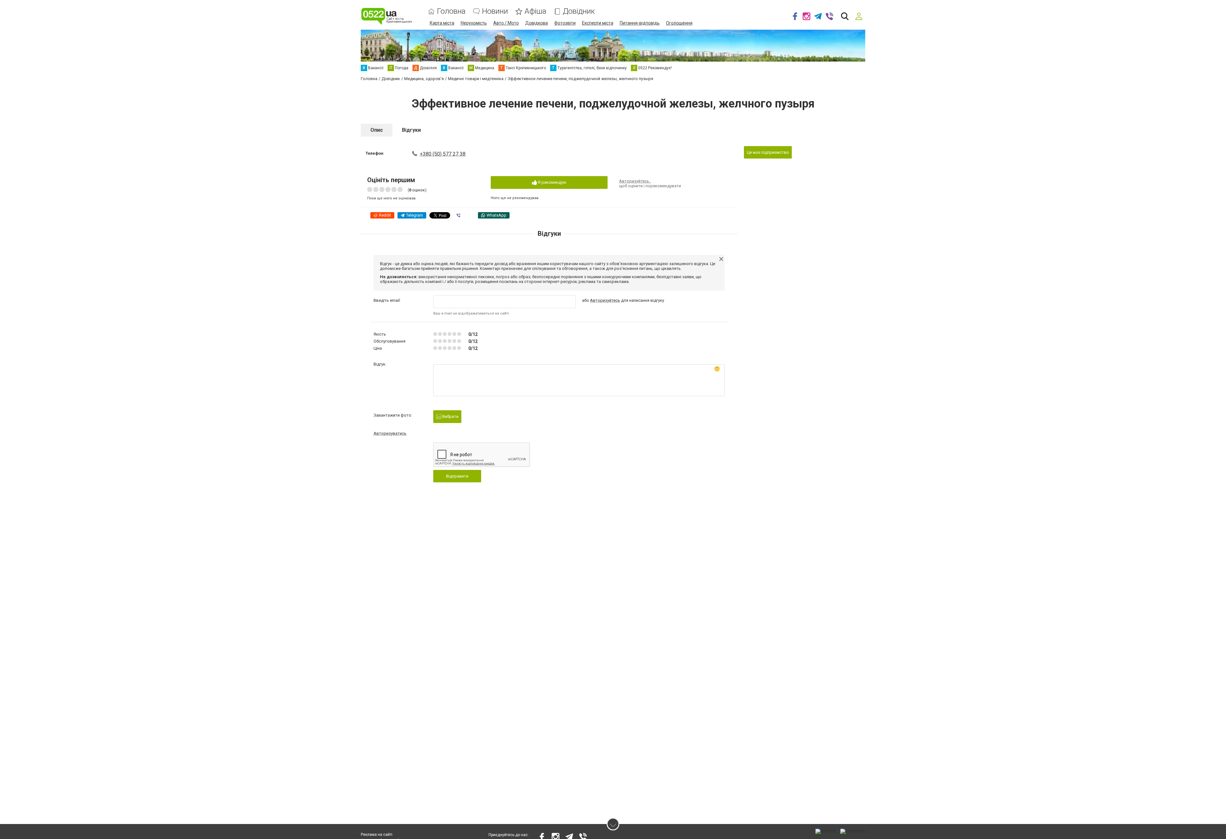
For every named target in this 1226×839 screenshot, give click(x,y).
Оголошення (679, 23)
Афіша (535, 11)
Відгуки (411, 130)
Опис (376, 130)
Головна (451, 11)
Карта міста (442, 23)
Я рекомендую (551, 182)
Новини (495, 11)
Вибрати (449, 416)
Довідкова (536, 23)
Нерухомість (474, 23)
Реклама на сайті (376, 834)
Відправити (457, 476)
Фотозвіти (565, 23)
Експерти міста (597, 23)
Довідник (579, 11)
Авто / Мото (506, 23)
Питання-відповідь (640, 23)
